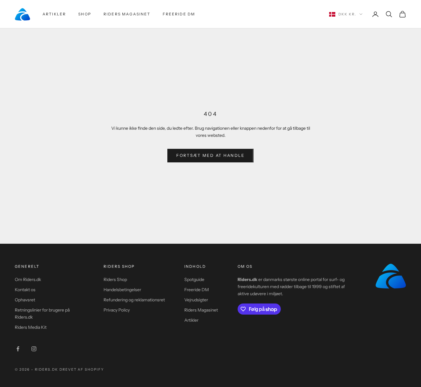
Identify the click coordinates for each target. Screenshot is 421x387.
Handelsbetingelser (122, 289)
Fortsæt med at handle (210, 155)
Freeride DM (179, 14)
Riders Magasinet (127, 14)
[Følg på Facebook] (18, 349)
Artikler (54, 14)
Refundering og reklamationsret (134, 300)
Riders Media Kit (31, 327)
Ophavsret (25, 300)
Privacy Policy (117, 310)
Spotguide (194, 279)
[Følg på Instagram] (34, 349)
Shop (84, 14)
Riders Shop (115, 279)
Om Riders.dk (28, 279)
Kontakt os (25, 289)
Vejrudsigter (196, 300)
